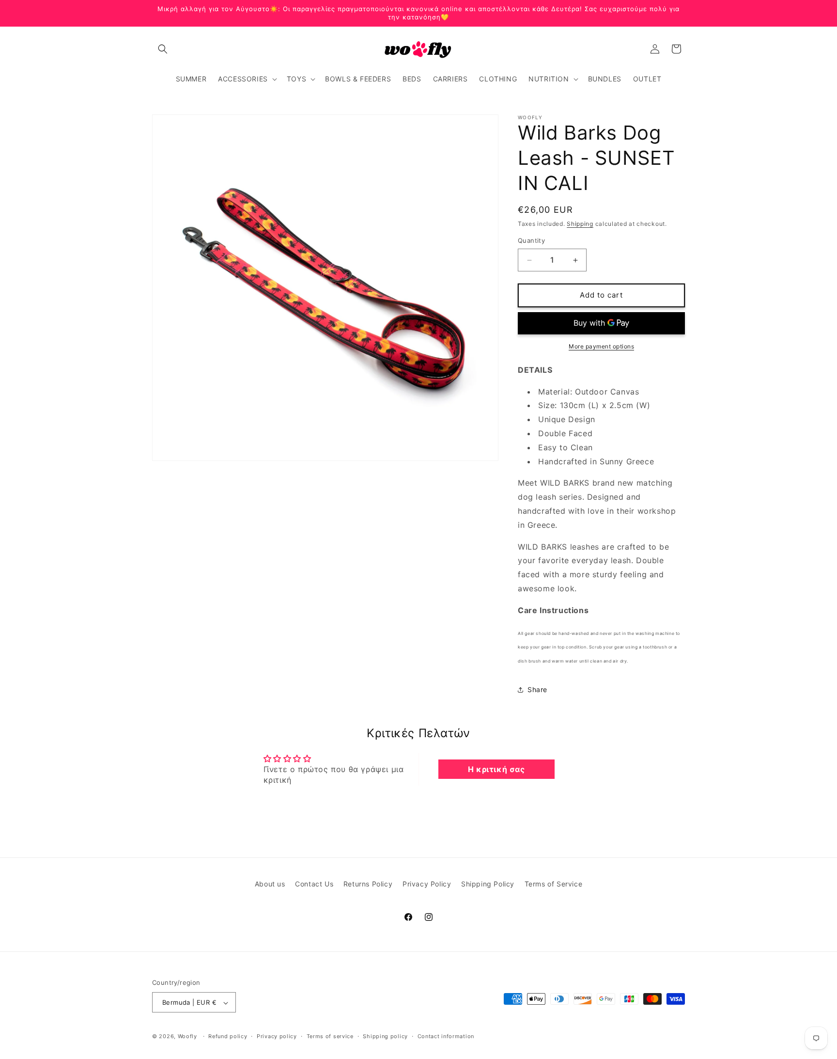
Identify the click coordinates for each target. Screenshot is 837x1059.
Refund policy (227, 1036)
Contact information (446, 1036)
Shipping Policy (487, 884)
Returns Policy (367, 884)
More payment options (601, 346)
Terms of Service (554, 884)
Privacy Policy (427, 884)
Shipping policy (385, 1036)
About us (270, 884)
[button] (162, 49)
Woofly (187, 1036)
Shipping (580, 223)
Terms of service (330, 1036)
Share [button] (537, 690)
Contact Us (314, 884)
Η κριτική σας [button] (496, 769)
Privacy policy (277, 1036)
